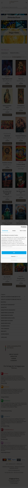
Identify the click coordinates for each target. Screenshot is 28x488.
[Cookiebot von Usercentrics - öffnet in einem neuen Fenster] (21, 227)
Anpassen (13, 256)
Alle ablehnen (14, 260)
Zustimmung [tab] (5, 230)
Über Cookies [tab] (23, 230)
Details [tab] (14, 230)
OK (14, 252)
